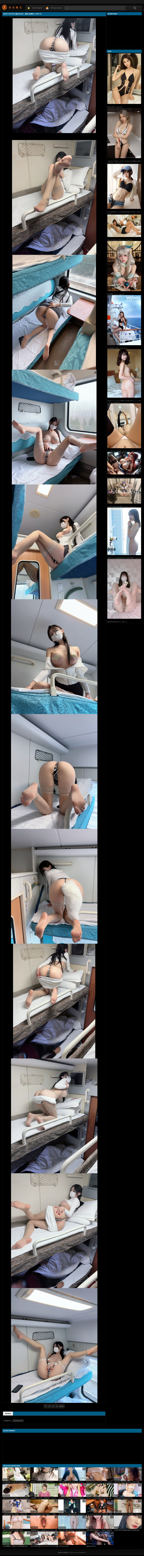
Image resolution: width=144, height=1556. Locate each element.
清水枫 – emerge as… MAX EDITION (42, 1482)
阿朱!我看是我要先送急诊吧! (123, 1498)
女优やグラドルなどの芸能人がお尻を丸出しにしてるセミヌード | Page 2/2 (124, 401)
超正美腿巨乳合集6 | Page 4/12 (117, 348)
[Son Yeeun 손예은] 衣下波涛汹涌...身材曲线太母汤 (100, 1514)
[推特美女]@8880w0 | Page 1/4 (117, 622)
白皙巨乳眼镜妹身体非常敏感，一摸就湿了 (44, 1514)
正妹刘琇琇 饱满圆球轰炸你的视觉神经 (127, 1530)
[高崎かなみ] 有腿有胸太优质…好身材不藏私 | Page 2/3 (124, 558)
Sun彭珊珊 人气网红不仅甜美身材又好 (15, 1546)
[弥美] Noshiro (91, 1546)
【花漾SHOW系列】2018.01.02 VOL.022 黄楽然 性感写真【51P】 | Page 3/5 (124, 162)
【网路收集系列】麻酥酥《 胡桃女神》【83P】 (16, 1514)
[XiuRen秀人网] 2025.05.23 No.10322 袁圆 (44, 1546)
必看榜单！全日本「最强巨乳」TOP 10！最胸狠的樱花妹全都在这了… (44, 1498)
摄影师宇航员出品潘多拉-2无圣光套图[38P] (16, 1498)
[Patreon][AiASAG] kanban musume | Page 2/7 (122, 477)
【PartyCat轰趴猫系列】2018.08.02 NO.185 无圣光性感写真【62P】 (72, 1530)
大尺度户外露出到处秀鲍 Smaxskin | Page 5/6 (121, 507)
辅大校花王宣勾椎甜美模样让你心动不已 (72, 1514)
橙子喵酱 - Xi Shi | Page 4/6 (115, 294)
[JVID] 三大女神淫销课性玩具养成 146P (99, 1498)
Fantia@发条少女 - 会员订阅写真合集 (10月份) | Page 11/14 (123, 213)
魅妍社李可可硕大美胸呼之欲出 (13, 1530)
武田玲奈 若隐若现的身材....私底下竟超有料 (128, 1482)
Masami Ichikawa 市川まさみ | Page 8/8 (119, 240)
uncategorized (18, 1421)
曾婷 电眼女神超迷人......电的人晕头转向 (99, 1530)
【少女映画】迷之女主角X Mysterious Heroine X (72, 1482)
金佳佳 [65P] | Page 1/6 (114, 107)
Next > (61, 1406)
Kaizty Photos (12, 7)
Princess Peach (64, 1546)
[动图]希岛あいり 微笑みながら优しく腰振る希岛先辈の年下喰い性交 (44, 1530)
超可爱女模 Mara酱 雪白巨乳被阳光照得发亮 (16, 1482)
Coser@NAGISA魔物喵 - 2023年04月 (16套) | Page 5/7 (124, 451)
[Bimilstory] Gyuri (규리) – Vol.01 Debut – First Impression (100, 1482)
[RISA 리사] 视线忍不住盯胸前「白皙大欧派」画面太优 (128, 1514)
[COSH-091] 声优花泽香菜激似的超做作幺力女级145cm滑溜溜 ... (72, 1498)
